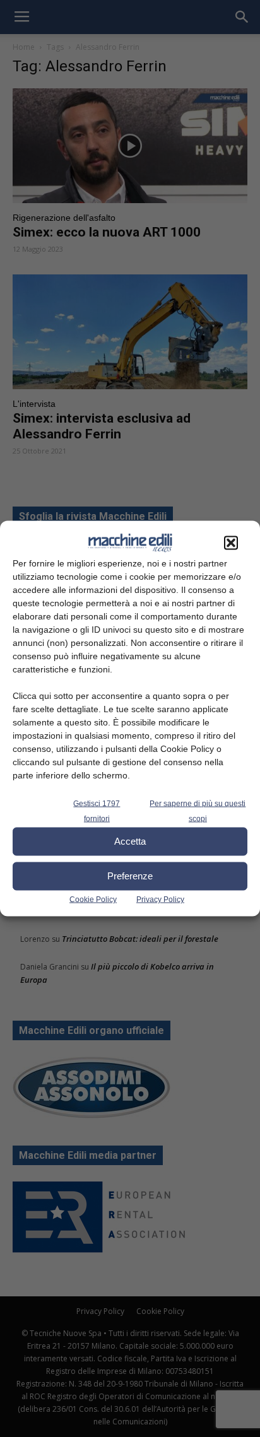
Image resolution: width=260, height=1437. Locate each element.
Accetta (130, 841)
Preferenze (130, 876)
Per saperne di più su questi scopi (197, 811)
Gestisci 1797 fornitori (96, 811)
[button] (231, 542)
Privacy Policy (160, 898)
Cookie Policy (93, 898)
